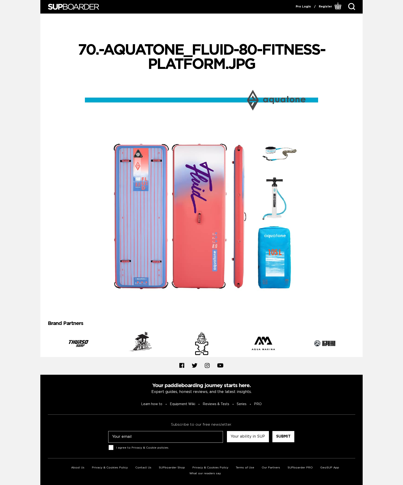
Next (358, 344)
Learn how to (151, 404)
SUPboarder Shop (172, 467)
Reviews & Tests (216, 404)
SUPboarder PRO (300, 467)
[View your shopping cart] (338, 6)
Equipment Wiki (182, 404)
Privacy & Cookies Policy (110, 467)
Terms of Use (245, 467)
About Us (77, 467)
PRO (258, 404)
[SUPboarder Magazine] (73, 7)
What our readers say (205, 473)
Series (242, 404)
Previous (44, 344)
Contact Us (143, 467)
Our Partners (271, 467)
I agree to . (142, 447)
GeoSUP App (329, 467)
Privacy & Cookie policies (150, 447)
